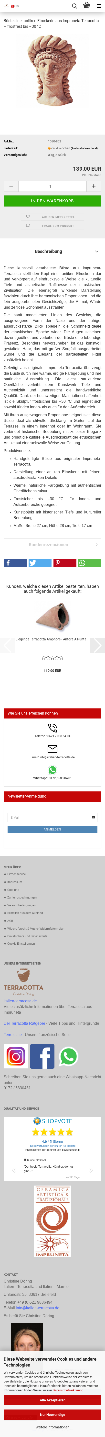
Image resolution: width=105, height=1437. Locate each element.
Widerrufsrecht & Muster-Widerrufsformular (35, 928)
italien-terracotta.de (20, 1001)
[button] (11, 186)
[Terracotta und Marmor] (10, 6)
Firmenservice (16, 874)
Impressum (14, 882)
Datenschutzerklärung (68, 1390)
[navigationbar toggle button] (99, 6)
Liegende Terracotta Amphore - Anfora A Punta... (52, 639)
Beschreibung (48, 251)
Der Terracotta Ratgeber (24, 1023)
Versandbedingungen (21, 905)
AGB (10, 921)
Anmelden (52, 829)
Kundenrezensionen (48, 544)
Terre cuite (13, 1035)
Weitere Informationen (52, 1427)
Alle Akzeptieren (52, 1400)
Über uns (13, 890)
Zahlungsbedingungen (22, 897)
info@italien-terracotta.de (37, 1308)
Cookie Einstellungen (21, 943)
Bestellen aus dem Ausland (25, 913)
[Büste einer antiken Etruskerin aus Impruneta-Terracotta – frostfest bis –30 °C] (52, 70)
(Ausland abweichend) (84, 148)
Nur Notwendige (52, 1415)
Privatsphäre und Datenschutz (27, 936)
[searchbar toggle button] (74, 6)
